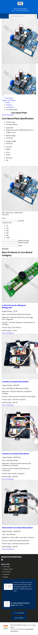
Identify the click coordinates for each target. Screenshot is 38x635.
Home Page (6, 566)
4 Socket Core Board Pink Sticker (15, 453)
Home (8, 103)
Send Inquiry (8, 98)
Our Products (7, 572)
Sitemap (5, 577)
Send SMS (20, 618)
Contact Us (6, 574)
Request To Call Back (8, 100)
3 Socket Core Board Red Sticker (15, 381)
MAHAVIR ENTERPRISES (20, 9)
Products (9, 105)
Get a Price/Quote (8, 115)
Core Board (10, 107)
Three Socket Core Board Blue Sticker (17, 528)
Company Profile (8, 569)
